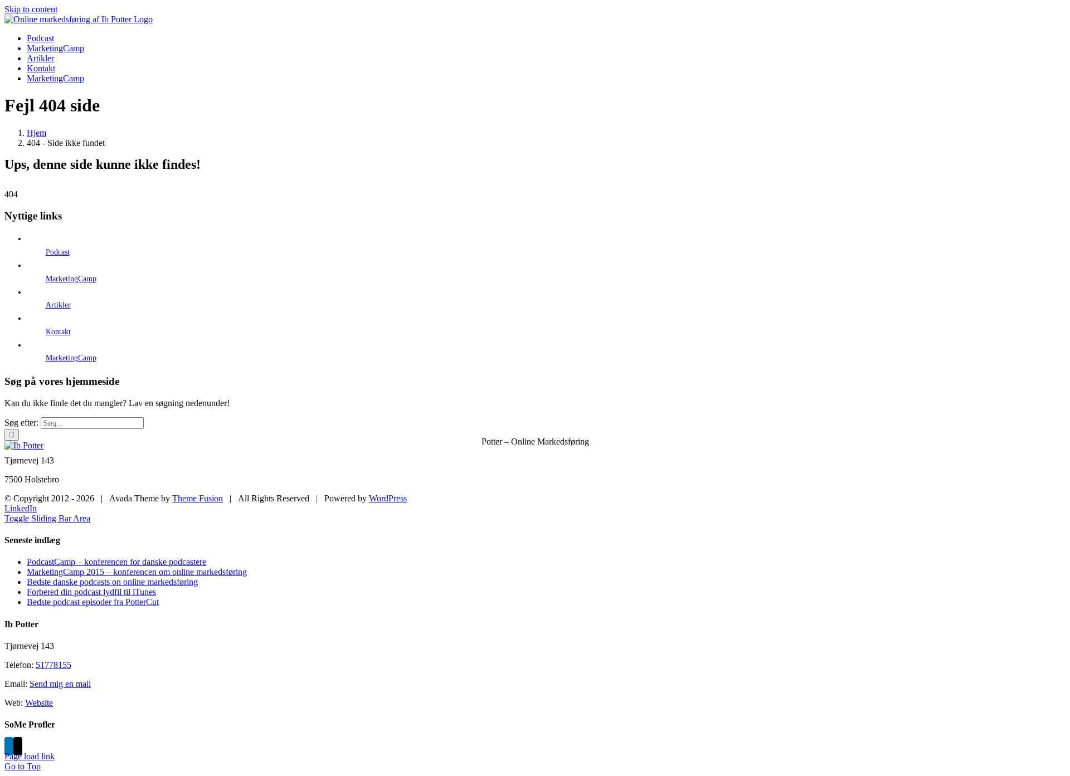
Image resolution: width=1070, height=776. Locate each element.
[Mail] (17, 746)
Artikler (58, 305)
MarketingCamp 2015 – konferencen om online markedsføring (137, 572)
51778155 (53, 665)
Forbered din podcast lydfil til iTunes (91, 592)
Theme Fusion (197, 498)
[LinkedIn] (8, 746)
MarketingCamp (71, 279)
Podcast (58, 252)
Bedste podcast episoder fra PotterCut (93, 602)
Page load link (29, 756)
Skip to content (30, 9)
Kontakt (58, 332)
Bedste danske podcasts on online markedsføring (112, 582)
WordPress (388, 498)
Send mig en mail (60, 684)
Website (39, 702)
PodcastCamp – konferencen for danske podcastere (116, 562)
